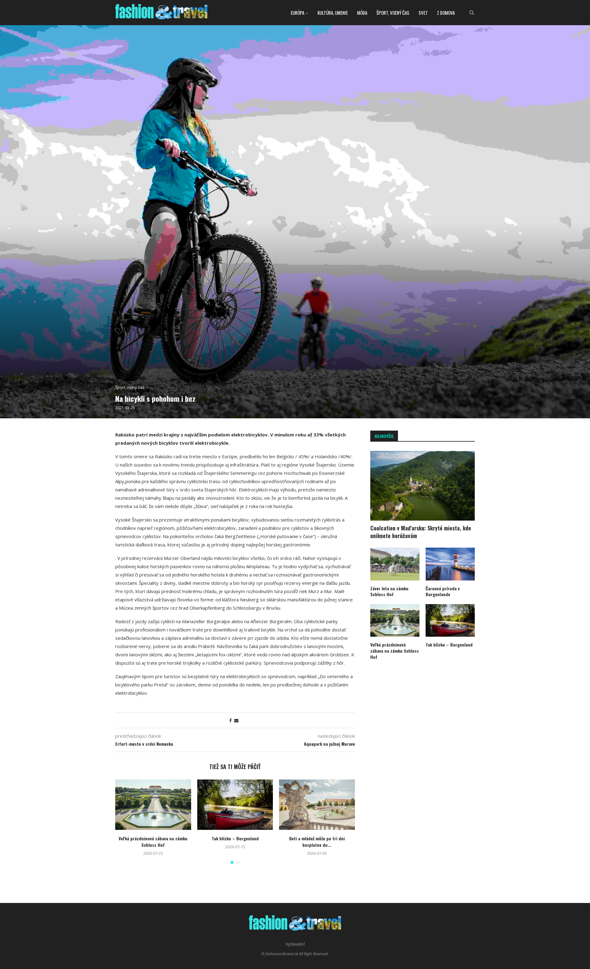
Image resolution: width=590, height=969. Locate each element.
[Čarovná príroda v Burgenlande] (450, 564)
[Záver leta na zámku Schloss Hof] (394, 564)
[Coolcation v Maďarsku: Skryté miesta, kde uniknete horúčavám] (422, 486)
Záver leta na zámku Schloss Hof (389, 591)
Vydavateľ (295, 944)
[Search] (472, 12)
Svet (423, 12)
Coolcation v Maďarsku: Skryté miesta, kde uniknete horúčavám (420, 532)
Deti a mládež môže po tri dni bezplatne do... (317, 841)
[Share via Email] (236, 720)
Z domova (446, 12)
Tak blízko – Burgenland (234, 838)
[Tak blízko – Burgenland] (235, 804)
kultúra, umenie (332, 12)
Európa (297, 12)
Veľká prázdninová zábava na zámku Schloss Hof (153, 841)
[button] (123, 821)
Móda (362, 12)
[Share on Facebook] (230, 720)
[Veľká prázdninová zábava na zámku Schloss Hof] (153, 804)
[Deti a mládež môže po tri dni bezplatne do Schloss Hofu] (317, 804)
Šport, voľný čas (392, 12)
